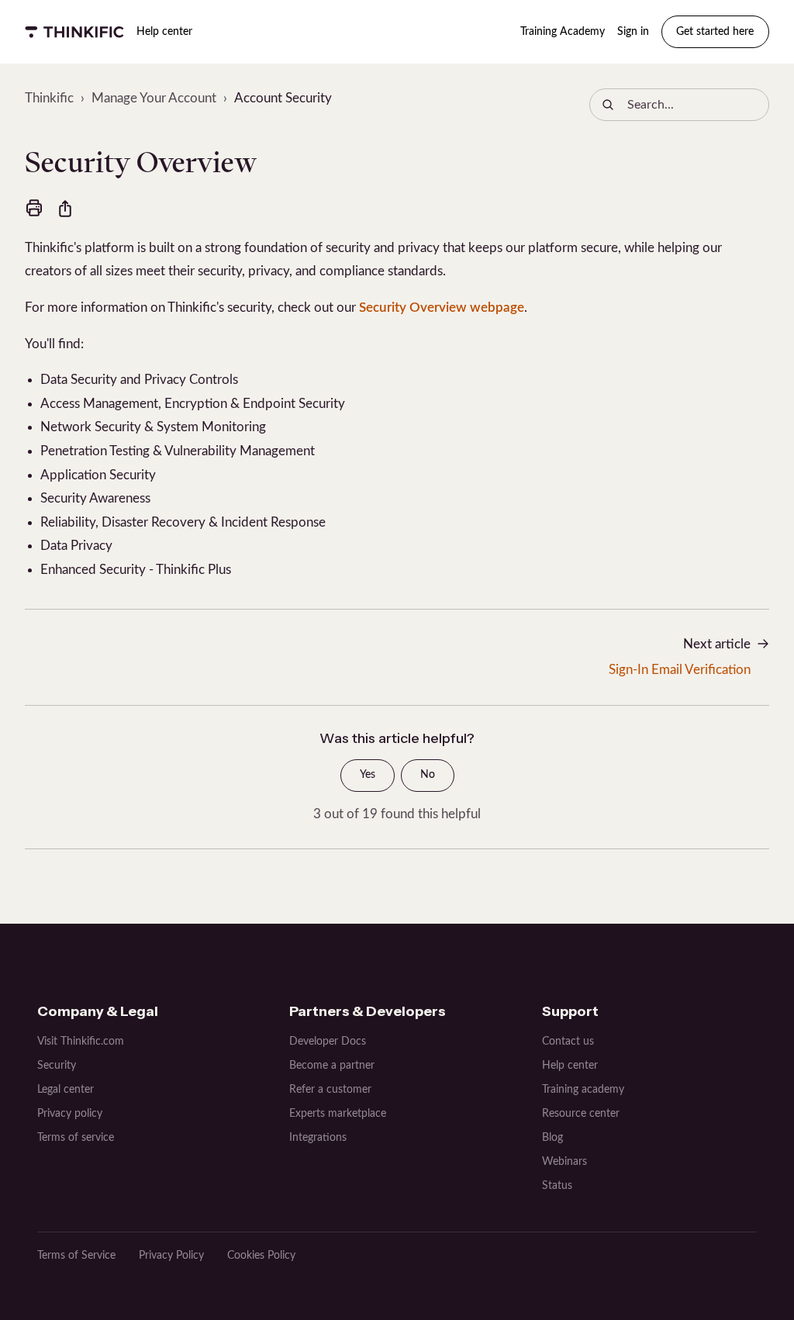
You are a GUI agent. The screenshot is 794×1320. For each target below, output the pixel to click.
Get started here (715, 31)
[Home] (74, 32)
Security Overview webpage (441, 307)
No (427, 774)
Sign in (633, 31)
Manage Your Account (153, 98)
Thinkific (49, 98)
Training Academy (562, 31)
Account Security (283, 98)
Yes (367, 774)
